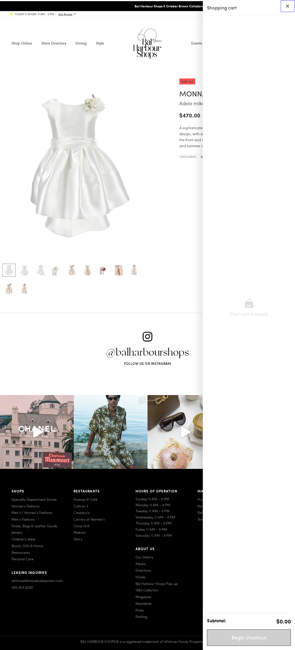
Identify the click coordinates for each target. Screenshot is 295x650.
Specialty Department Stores (34, 499)
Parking (141, 616)
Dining (81, 43)
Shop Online (22, 43)
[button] (9, 270)
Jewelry (17, 532)
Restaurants (21, 552)
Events (196, 43)
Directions (143, 570)
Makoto (80, 532)
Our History (144, 557)
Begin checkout (249, 637)
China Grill (81, 526)
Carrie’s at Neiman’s (89, 519)
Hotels (140, 577)
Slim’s (78, 539)
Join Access (65, 14)
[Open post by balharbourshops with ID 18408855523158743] (37, 432)
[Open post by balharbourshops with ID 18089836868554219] (184, 432)
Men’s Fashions (23, 519)
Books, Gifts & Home (27, 545)
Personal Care (22, 559)
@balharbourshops (147, 352)
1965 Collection (147, 590)
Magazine (143, 596)
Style (100, 43)
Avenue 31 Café (85, 499)
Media (140, 563)
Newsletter (144, 603)
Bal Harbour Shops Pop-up (157, 583)
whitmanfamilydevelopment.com (37, 580)
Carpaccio (82, 512)
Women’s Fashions (25, 506)
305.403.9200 (22, 587)
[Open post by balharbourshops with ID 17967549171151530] (111, 432)
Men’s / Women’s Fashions (32, 512)
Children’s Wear (24, 539)
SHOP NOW (186, 6)
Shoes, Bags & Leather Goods (34, 526)
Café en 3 (81, 506)
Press (140, 610)
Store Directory (53, 43)
